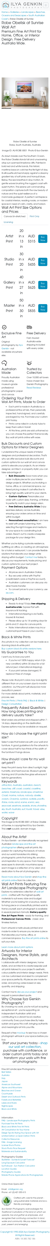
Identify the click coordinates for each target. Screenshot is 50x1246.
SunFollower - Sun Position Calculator (18, 1166)
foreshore (14, 792)
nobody (29, 795)
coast (19, 788)
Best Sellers (6, 1072)
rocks (10, 802)
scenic (31, 802)
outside (32, 799)
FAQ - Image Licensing (12, 1142)
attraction (7, 785)
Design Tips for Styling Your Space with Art (20, 1133)
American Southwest (11, 1084)
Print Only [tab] (34, 216)
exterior (5, 792)
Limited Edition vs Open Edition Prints (18, 1136)
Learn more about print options (17, 947)
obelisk (37, 795)
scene (24, 802)
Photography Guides (11, 1172)
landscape (25, 792)
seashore (16, 805)
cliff (13, 788)
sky (3, 809)
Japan (5, 1081)
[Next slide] (43, 93)
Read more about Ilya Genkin (17, 877)
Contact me (31, 557)
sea (37, 802)
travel (36, 809)
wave (11, 812)
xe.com (9, 593)
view (42, 809)
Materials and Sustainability (14, 1151)
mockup (21, 1033)
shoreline (41, 805)
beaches (6, 788)
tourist (29, 809)
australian (28, 785)
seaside (26, 805)
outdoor (24, 799)
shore (33, 805)
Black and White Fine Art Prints (15, 1126)
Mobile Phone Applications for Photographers (22, 1175)
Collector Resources (10, 1139)
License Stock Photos (11, 1145)
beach (37, 785)
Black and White (9, 1109)
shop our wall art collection (28, 1045)
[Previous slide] (6, 93)
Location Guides (9, 1169)
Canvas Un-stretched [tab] (14, 216)
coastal (26, 788)
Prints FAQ (22, 700)
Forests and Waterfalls (11, 1100)
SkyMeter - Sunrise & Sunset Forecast (18, 1159)
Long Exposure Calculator (13, 1163)
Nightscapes (7, 1106)
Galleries (14, 12)
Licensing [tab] (8, 222)
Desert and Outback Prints (13, 1097)
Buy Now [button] (43, 239)
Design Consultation (12, 704)
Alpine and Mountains (12, 1087)
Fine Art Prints (8, 700)
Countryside (7, 1093)
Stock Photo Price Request (13, 1148)
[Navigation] (45, 5)
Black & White (37, 700)
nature (20, 795)
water (4, 812)
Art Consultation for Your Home (15, 1130)
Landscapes (27, 12)
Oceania (14, 799)
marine (12, 795)
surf (23, 809)
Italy (3, 1078)
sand (16, 802)
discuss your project (27, 992)
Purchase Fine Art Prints (12, 1123)
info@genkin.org (15, 1189)
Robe (4, 802)
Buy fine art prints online (34, 938)
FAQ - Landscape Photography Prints (18, 1120)
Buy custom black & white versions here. (22, 648)
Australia (17, 785)
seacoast (6, 805)
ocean (5, 799)
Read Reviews (34, 387)
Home (5, 12)
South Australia (13, 809)
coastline (35, 788)
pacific (40, 799)
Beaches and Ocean (11, 1090)
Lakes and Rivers (9, 1103)
